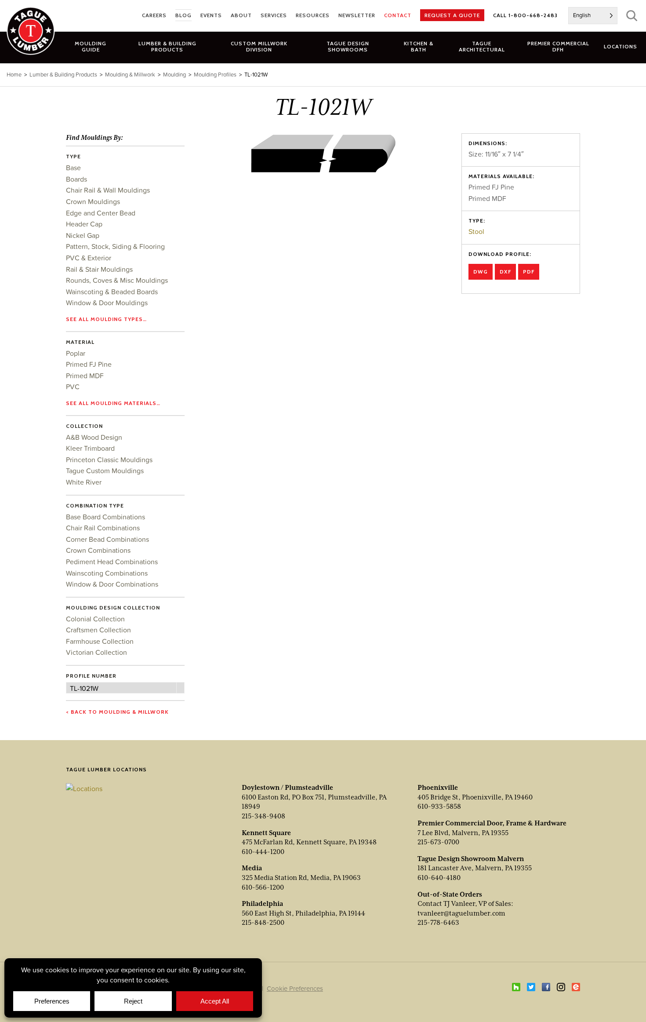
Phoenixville (437, 788)
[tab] (167, 46)
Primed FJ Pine (89, 364)
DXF (505, 271)
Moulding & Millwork (130, 74)
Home (14, 74)
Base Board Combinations (105, 516)
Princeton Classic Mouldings (109, 459)
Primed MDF (85, 375)
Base (73, 167)
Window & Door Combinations (112, 584)
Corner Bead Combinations (107, 539)
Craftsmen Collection (98, 629)
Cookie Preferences (295, 988)
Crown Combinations (98, 550)
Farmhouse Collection (100, 641)
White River (84, 482)
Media (252, 868)
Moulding (174, 74)
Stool (476, 231)
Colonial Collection (95, 618)
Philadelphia (262, 904)
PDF (528, 271)
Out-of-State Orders (449, 894)
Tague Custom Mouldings (105, 470)
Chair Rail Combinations (103, 527)
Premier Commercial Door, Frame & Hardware (491, 823)
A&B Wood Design (94, 437)
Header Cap (84, 224)
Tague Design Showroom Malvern (470, 859)
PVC (73, 386)
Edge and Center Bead (100, 213)
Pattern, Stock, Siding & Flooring (115, 246)
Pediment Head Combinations (112, 561)
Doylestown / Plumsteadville (287, 788)
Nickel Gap (82, 235)
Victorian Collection (96, 652)
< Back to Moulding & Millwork (117, 711)
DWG (480, 271)
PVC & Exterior (88, 257)
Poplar (75, 353)
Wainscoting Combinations (107, 573)
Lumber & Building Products (63, 74)
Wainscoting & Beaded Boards (112, 291)
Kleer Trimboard (90, 448)
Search (631, 15)
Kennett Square (266, 833)
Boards (76, 179)
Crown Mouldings (93, 201)
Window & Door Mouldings (107, 302)
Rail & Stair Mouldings (99, 269)
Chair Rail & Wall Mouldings (108, 190)
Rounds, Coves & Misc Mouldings (117, 280)
